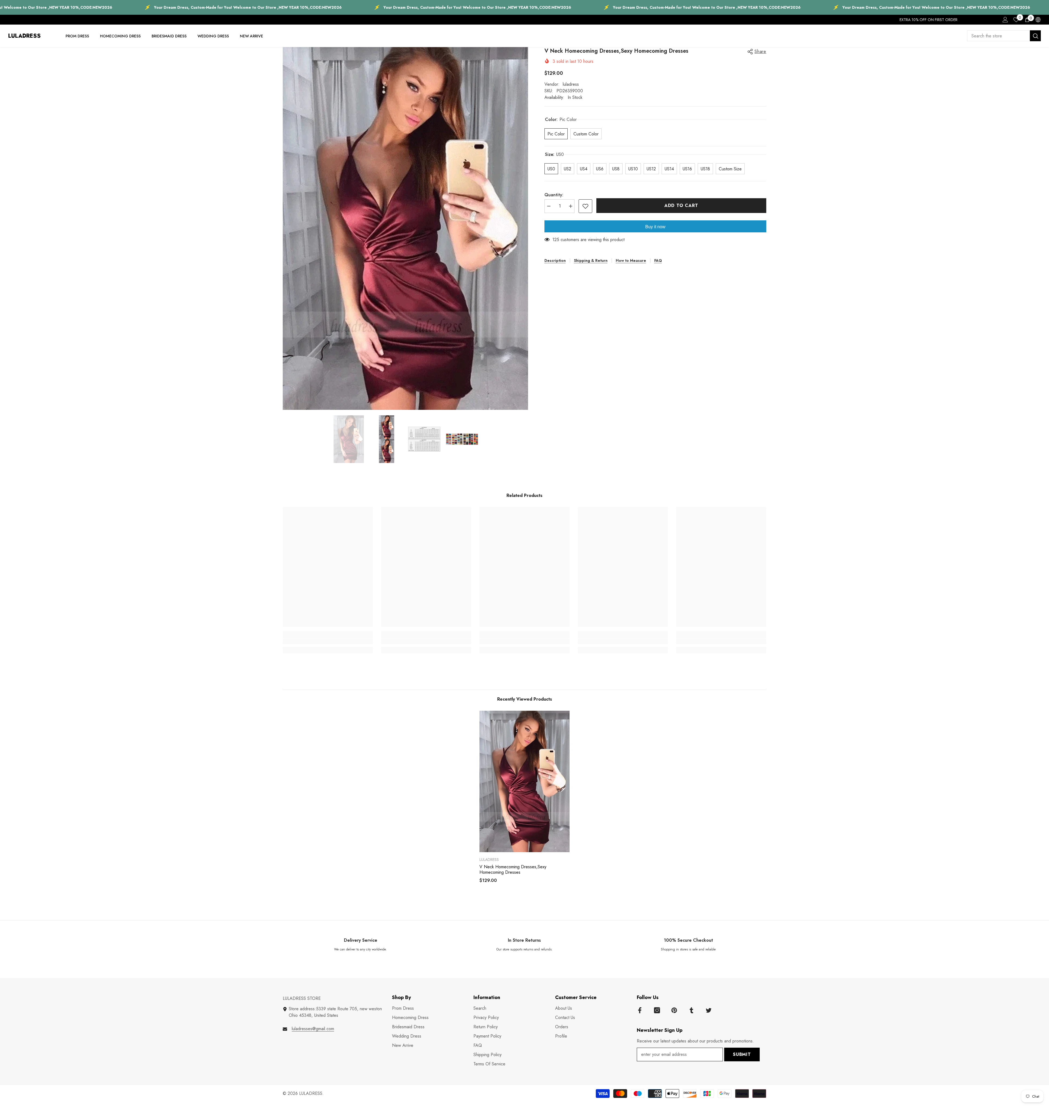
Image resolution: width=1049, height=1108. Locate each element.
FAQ (658, 260)
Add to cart (681, 205)
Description (555, 260)
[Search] (1004, 35)
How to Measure (631, 260)
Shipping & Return (591, 260)
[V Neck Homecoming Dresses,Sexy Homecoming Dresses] (524, 781)
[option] (405, 228)
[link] (328, 641)
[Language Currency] (1038, 19)
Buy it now (655, 226)
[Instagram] (657, 1010)
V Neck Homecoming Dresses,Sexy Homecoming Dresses (512, 869)
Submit (742, 1054)
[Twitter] (708, 1010)
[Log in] (1005, 19)
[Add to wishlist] (585, 206)
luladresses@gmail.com (313, 1029)
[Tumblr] (691, 1010)
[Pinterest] (674, 1010)
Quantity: (553, 195)
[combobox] (998, 35)
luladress (571, 84)
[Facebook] (639, 1010)
